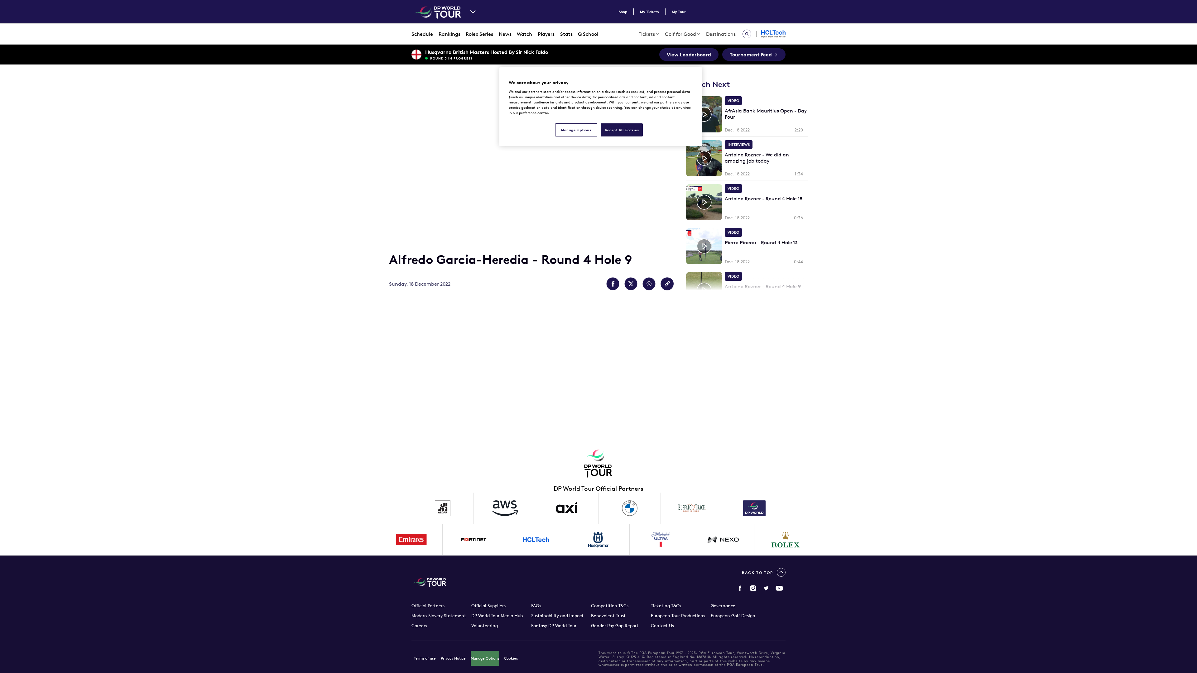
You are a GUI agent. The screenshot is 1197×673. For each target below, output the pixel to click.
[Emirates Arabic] (411, 539)
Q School (588, 34)
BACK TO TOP (757, 572)
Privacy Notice (453, 658)
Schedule (422, 34)
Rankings (449, 34)
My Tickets (649, 11)
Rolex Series (479, 34)
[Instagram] (753, 588)
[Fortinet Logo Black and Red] (474, 539)
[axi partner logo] (567, 508)
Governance (723, 606)
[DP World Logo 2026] (754, 508)
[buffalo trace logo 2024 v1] (692, 508)
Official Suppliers (488, 606)
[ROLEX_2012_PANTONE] (785, 539)
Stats (566, 34)
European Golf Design (733, 615)
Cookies (511, 658)
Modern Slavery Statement (438, 615)
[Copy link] (667, 283)
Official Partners (428, 606)
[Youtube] (779, 588)
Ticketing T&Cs (666, 606)
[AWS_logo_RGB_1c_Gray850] (505, 508)
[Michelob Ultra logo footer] (661, 539)
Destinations (721, 34)
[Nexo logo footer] (723, 539)
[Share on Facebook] (612, 283)
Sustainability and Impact (557, 615)
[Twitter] (766, 588)
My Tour (679, 11)
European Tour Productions (678, 615)
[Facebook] (740, 588)
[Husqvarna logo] (598, 539)
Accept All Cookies (622, 129)
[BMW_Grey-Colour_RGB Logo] (629, 508)
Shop (623, 11)
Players (546, 34)
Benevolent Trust (608, 615)
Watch (524, 34)
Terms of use (425, 658)
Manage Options (485, 658)
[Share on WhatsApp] (649, 283)
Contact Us (662, 625)
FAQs (536, 606)
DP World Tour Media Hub (497, 615)
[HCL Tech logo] (536, 539)
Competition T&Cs (609, 606)
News (505, 34)
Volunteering (484, 625)
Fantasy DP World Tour (553, 625)
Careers (419, 625)
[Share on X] (630, 283)
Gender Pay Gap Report (614, 625)
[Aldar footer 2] (442, 508)
